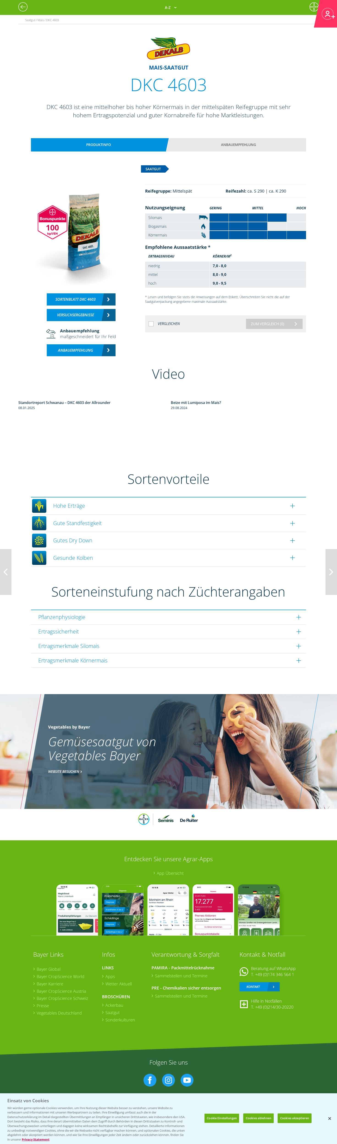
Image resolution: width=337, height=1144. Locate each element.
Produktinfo (98, 144)
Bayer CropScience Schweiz (62, 998)
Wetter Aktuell (118, 984)
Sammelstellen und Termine (181, 976)
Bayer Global (49, 969)
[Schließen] (330, 1118)
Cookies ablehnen (258, 1118)
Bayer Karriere (50, 984)
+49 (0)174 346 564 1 (274, 974)
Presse (43, 1005)
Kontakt (253, 986)
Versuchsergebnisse (75, 314)
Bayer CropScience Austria (61, 991)
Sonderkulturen (120, 1020)
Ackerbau (114, 1005)
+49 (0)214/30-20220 (274, 1007)
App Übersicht (170, 873)
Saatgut (112, 1012)
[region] (168, 1118)
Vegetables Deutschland (59, 1013)
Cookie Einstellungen (222, 1118)
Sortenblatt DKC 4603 (75, 299)
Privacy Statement (36, 1139)
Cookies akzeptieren (294, 1118)
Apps (110, 976)
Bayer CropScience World (60, 976)
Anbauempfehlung (238, 144)
